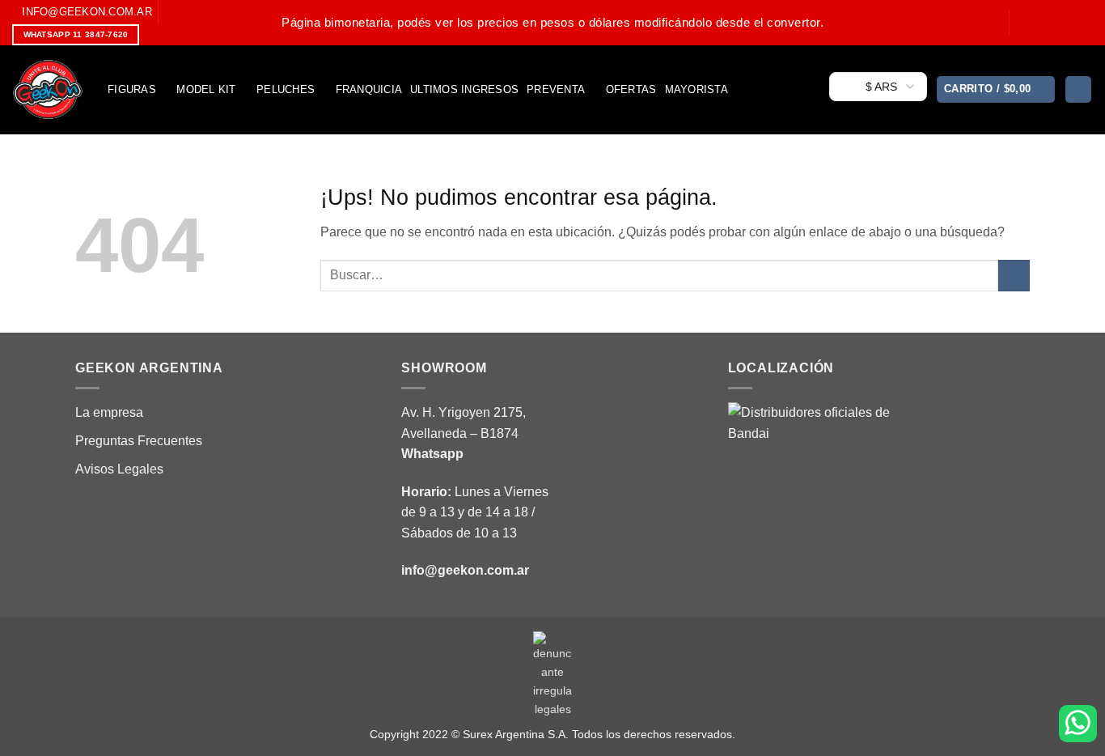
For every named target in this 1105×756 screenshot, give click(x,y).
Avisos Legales (119, 469)
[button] (996, 89)
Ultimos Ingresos (464, 89)
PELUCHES (285, 89)
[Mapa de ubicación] (809, 482)
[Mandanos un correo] (1069, 22)
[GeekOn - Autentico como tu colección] (47, 90)
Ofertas (631, 89)
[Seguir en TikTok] (1054, 22)
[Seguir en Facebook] (1023, 22)
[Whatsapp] (1078, 723)
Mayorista (696, 89)
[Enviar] (1014, 275)
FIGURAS (132, 89)
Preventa (556, 89)
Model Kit (205, 89)
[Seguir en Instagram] (1039, 22)
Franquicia (369, 89)
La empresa (109, 412)
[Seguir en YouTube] (1085, 22)
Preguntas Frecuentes (138, 441)
